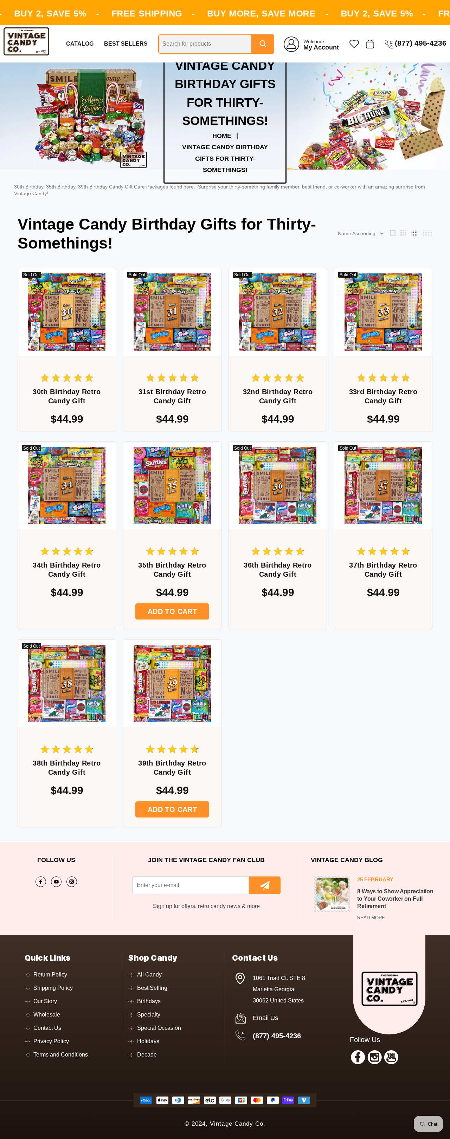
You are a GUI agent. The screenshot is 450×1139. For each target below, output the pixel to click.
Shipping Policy (53, 988)
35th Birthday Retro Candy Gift (172, 569)
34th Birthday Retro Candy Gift (67, 569)
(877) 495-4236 (277, 1036)
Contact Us (47, 1028)
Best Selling (152, 988)
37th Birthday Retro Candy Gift (383, 569)
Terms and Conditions (60, 1055)
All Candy (149, 975)
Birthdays (149, 1001)
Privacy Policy (51, 1041)
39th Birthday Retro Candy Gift (172, 767)
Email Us (265, 1017)
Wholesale (46, 1015)
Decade (147, 1055)
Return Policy (50, 975)
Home (221, 135)
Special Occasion (159, 1028)
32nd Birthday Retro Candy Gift (278, 396)
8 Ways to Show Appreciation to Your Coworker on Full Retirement (395, 898)
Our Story (45, 1001)
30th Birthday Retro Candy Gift (67, 396)
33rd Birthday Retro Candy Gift (383, 396)
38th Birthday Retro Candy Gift (67, 767)
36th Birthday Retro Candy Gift (278, 569)
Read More (371, 917)
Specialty (148, 1015)
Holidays (148, 1041)
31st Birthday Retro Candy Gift (172, 396)
